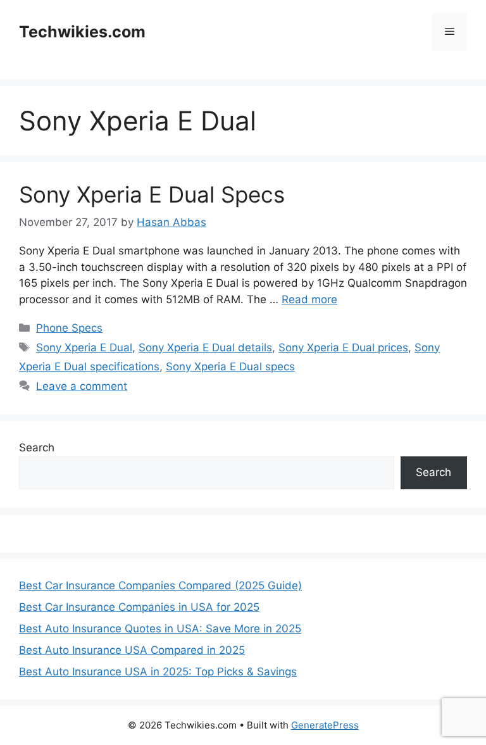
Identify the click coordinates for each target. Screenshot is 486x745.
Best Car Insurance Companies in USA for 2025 (139, 607)
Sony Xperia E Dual (84, 347)
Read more (309, 299)
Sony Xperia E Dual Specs (152, 194)
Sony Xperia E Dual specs (230, 366)
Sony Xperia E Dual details (205, 347)
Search (36, 447)
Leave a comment (81, 386)
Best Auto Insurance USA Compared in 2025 (132, 650)
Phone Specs (69, 328)
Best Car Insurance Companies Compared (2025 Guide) (160, 585)
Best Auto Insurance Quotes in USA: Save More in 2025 (160, 628)
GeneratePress (325, 725)
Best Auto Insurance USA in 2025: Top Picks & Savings (158, 671)
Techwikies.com (82, 31)
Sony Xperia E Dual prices (343, 347)
